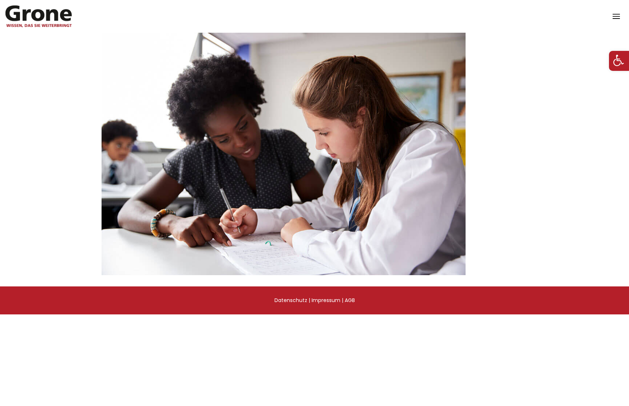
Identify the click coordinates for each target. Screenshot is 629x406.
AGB (350, 300)
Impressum (326, 300)
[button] (619, 61)
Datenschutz (290, 300)
